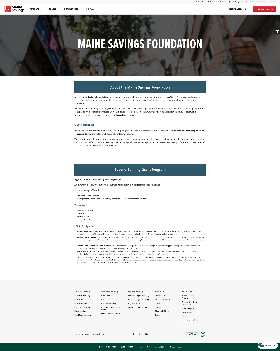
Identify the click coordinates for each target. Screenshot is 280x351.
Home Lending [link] (80, 311)
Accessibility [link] (160, 347)
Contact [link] (262, 2)
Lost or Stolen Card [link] (190, 320)
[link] (277, 31)
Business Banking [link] (109, 291)
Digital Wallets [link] (134, 303)
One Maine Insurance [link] (83, 315)
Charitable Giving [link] (162, 311)
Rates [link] (224, 2)
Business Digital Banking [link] (138, 299)
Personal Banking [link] (83, 291)
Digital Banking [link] (136, 291)
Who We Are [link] (160, 295)
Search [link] (273, 2)
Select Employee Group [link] (110, 313)
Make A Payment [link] (237, 2)
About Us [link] (201, 2)
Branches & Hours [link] (162, 299)
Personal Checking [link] (82, 295)
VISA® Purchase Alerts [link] (137, 307)
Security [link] (185, 316)
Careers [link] (158, 315)
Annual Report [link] (188, 308)
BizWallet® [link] (105, 295)
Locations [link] (250, 2)
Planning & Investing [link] (82, 307)
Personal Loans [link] (80, 303)
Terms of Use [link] (175, 347)
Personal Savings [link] (81, 299)
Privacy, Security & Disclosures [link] (189, 303)
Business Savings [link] (108, 299)
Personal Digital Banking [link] (138, 295)
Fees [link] (148, 347)
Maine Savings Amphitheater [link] (188, 296)
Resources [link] (213, 2)
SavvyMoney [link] (187, 312)
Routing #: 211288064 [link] (107, 347)
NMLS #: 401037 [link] (127, 347)
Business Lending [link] (108, 303)
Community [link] (159, 307)
